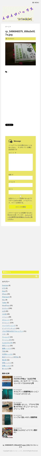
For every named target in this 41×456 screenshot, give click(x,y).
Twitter (4, 302)
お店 (3, 311)
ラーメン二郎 (6, 340)
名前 (11, 174)
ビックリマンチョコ (8, 328)
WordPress (5, 305)
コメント (12, 153)
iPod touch (5, 297)
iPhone (4, 294)
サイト (11, 189)
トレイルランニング (8, 325)
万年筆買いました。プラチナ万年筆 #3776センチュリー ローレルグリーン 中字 (26, 407)
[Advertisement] (20, 98)
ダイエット (5, 322)
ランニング (5, 337)
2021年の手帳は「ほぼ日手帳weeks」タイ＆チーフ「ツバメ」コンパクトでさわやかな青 (26, 381)
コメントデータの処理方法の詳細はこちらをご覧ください (19, 217)
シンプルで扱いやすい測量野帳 (25, 417)
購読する (7, 272)
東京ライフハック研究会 (10, 357)
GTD (3, 288)
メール (12, 182)
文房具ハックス (7, 354)
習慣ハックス (6, 363)
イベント (5, 317)
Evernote (5, 285)
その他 (4, 314)
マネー (4, 334)
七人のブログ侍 (7, 343)
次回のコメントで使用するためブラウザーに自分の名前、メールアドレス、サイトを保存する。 (20, 201)
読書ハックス (6, 365)
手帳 (3, 351)
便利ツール (5, 345)
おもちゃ (5, 308)
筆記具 (4, 360)
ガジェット (5, 320)
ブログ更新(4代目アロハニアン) (12, 331)
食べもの (5, 368)
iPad (3, 291)
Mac (3, 300)
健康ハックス (6, 348)
